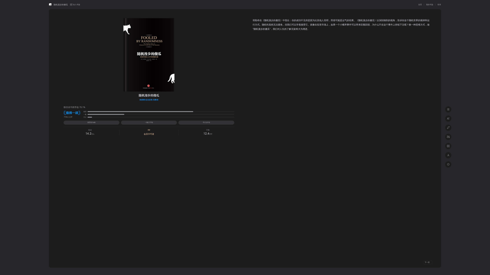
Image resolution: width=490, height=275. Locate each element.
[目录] (448, 109)
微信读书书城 (50, 4)
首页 (420, 4)
